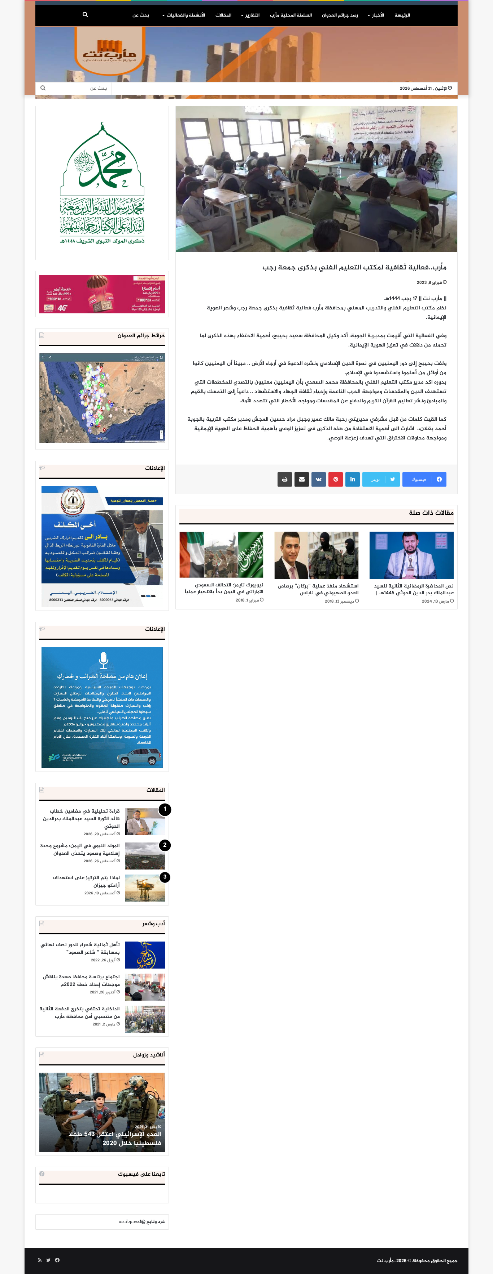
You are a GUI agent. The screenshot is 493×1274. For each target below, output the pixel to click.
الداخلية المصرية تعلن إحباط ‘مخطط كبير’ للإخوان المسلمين (102, 1139)
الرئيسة (402, 15)
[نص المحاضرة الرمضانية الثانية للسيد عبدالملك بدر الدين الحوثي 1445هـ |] (412, 555)
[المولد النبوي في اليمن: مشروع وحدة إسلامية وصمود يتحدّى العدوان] (145, 856)
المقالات (223, 15)
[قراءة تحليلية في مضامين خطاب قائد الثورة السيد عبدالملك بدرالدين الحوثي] (145, 821)
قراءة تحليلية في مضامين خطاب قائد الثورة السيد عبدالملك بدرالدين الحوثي (81, 819)
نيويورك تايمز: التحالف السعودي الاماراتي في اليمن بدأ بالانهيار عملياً (224, 588)
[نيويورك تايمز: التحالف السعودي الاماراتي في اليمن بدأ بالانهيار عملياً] (221, 555)
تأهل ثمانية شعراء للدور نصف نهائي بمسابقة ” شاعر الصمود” (80, 949)
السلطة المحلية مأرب (291, 15)
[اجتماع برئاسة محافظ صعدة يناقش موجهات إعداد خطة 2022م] (145, 987)
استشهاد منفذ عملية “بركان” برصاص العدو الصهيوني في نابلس (318, 589)
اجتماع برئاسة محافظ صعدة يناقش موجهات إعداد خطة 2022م (81, 981)
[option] (102, 1112)
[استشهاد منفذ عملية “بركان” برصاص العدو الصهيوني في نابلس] (316, 555)
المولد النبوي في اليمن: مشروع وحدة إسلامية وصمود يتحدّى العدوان (80, 850)
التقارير (252, 15)
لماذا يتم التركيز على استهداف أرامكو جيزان (86, 882)
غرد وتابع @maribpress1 (142, 1222)
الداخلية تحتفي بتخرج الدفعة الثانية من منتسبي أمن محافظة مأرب (79, 1013)
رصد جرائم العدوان (340, 15)
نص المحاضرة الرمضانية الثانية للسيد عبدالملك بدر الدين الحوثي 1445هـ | (414, 589)
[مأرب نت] (246, 63)
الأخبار (378, 15)
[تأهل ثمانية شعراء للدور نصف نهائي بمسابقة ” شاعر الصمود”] (145, 955)
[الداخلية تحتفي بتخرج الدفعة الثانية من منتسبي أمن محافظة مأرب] (145, 1019)
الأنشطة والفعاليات (186, 15)
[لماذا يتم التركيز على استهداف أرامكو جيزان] (145, 888)
